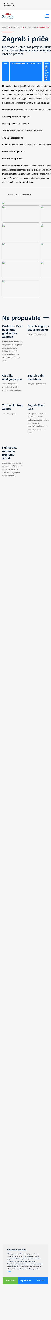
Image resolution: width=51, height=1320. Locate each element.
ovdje (9, 1271)
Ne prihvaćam (25, 1280)
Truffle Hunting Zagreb (19, 194)
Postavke (40, 1280)
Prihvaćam (10, 1280)
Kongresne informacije (9, 4)
